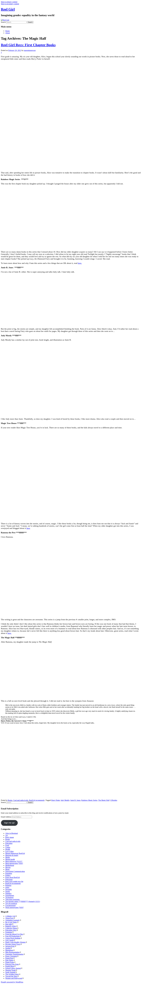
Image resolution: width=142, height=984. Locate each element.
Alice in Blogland (11, 833)
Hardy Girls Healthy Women (15, 942)
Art (6, 835)
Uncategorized (10, 905)
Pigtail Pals (9, 958)
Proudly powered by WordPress (12, 982)
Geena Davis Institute (12, 938)
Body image (9, 837)
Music (7, 869)
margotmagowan (30, 50)
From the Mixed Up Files (14, 934)
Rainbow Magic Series (89, 800)
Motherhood (9, 865)
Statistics (8, 893)
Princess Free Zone (12, 964)
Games (7, 847)
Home (7, 31)
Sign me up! (9, 823)
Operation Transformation (14, 954)
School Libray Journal (13, 968)
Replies (114, 800)
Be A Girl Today (11, 922)
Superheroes (9, 895)
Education (8, 843)
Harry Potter (55, 800)
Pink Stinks (9, 960)
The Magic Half (103, 800)
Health (7, 849)
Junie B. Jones (75, 800)
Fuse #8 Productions (12, 936)
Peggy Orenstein (11, 956)
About (7, 33)
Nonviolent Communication (15, 871)
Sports (7, 891)
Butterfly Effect (10, 926)
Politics (7, 875)
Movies (8, 867)
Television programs (12, 899)
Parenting (8, 873)
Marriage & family (11, 855)
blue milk (8, 924)
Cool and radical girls (20, 800)
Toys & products (11, 903)
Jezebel (7, 948)
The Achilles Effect (12, 974)
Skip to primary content (9, 2)
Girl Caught (9, 940)
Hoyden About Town (12, 944)
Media (7, 857)
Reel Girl (8, 9)
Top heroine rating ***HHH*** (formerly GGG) (22, 901)
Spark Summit (10, 972)
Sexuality (8, 889)
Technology (9, 897)
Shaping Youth (10, 970)
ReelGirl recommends (36, 800)
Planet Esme (9, 962)
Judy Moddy (65, 800)
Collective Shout (11, 928)
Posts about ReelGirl (12, 877)
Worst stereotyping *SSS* (14, 907)
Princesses (9, 879)
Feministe (8, 932)
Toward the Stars (11, 976)
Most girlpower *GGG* (13, 861)
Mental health (10, 859)
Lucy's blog (9, 851)
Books (10, 800)
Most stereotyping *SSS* (14, 863)
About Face (9, 918)
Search (3, 22)
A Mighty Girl (10, 916)
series (7, 887)
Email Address (6, 817)
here (28, 528)
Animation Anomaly (12, 920)
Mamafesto (9, 950)
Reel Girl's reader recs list (14, 881)
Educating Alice (11, 930)
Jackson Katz (10, 946)
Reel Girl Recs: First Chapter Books (28, 45)
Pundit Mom (9, 966)
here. (80, 263)
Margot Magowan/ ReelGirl (15, 853)
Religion (8, 885)
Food (7, 845)
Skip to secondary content (10, 4)
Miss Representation (12, 952)
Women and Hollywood (13, 978)
